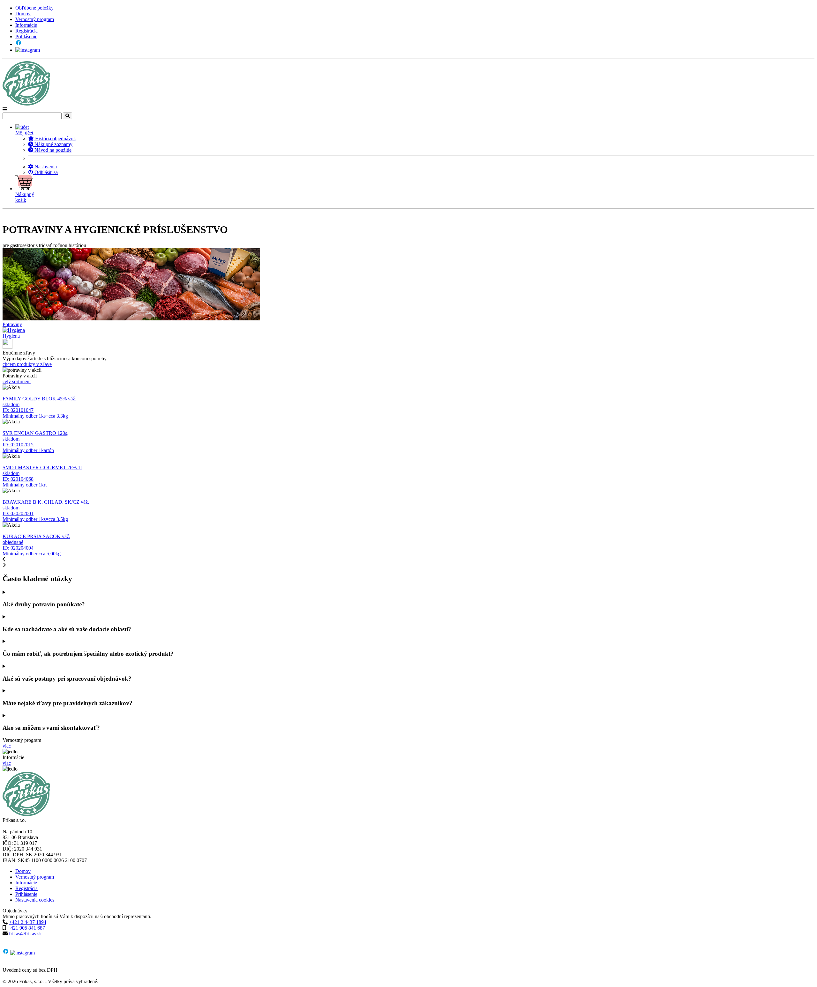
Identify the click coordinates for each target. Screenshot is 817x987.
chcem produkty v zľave (27, 364)
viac (7, 746)
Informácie (26, 25)
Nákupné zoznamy (52, 144)
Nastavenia (45, 166)
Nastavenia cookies (34, 900)
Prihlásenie (26, 36)
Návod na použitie (52, 150)
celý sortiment (17, 381)
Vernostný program (34, 19)
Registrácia (26, 30)
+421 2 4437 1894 (27, 922)
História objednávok (55, 138)
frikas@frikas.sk (25, 933)
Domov (23, 13)
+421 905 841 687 (26, 928)
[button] (414, 130)
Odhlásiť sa (45, 172)
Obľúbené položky (34, 8)
